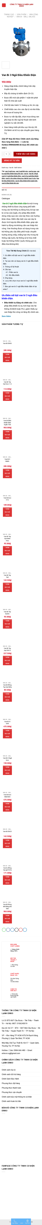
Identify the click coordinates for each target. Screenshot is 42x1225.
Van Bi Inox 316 (7, 499)
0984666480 (14, 145)
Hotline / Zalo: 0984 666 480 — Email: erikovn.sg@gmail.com (17, 1051)
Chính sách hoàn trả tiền (11, 1101)
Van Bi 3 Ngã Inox (7, 759)
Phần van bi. (12, 272)
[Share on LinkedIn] (25, 930)
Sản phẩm (21, 14)
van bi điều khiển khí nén (10, 183)
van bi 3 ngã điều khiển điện (11, 176)
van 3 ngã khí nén (22, 171)
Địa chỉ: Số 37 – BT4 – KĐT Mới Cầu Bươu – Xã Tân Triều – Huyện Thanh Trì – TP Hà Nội (21, 1029)
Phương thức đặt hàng (11, 1083)
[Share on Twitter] (12, 930)
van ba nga (32, 171)
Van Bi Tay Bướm (7, 613)
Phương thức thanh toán (11, 1088)
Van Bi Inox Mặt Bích (7, 796)
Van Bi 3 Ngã (33, 174)
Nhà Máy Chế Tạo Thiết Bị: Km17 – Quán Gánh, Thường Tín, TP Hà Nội (20, 1044)
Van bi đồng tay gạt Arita (7, 869)
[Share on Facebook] (8, 930)
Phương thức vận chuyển (12, 1092)
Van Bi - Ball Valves (25, 17)
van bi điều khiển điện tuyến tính (26, 181)
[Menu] (4, 5)
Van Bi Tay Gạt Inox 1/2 (7, 383)
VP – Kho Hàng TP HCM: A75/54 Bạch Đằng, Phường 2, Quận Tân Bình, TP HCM (20, 1037)
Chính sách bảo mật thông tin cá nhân (17, 1097)
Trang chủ (9, 14)
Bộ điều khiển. (13, 275)
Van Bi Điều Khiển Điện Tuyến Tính (7, 423)
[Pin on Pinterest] (21, 930)
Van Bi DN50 (7, 343)
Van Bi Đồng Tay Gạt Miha (7, 686)
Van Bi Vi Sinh (7, 723)
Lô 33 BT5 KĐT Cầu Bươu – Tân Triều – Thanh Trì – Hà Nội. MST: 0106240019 (20, 1022)
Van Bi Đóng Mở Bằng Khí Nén (7, 906)
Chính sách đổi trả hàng (11, 1074)
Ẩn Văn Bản (31, 251)
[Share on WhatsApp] (4, 930)
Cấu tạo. (7, 269)
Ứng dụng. (8, 278)
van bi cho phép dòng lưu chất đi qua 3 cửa (21, 178)
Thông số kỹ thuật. (11, 267)
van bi (26, 174)
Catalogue (6, 198)
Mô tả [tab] (4, 190)
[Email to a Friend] (16, 930)
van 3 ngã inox (10, 171)
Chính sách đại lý (9, 1070)
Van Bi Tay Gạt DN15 (7, 649)
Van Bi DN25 (7, 831)
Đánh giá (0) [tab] (7, 195)
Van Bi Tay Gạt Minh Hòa (7, 538)
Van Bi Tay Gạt (7, 576)
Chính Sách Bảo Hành (10, 1079)
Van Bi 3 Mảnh (7, 460)
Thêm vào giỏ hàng (25, 154)
